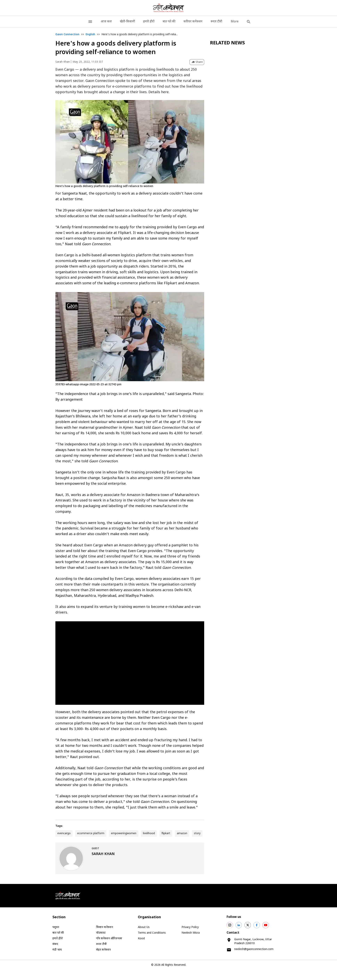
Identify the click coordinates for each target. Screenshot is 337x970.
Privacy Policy (190, 927)
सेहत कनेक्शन (103, 950)
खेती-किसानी (127, 22)
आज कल (106, 22)
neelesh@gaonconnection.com (253, 949)
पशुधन (55, 927)
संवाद (55, 944)
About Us (144, 927)
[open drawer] (90, 21)
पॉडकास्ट (101, 933)
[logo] (168, 8)
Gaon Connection (67, 34)
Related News (227, 43)
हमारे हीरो (148, 22)
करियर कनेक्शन (193, 22)
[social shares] (230, 925)
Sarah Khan (62, 62)
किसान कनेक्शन (104, 927)
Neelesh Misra (191, 933)
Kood (141, 938)
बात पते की (169, 22)
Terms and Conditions (152, 933)
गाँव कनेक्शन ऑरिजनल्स (109, 938)
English (90, 34)
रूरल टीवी (216, 22)
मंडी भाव (57, 950)
